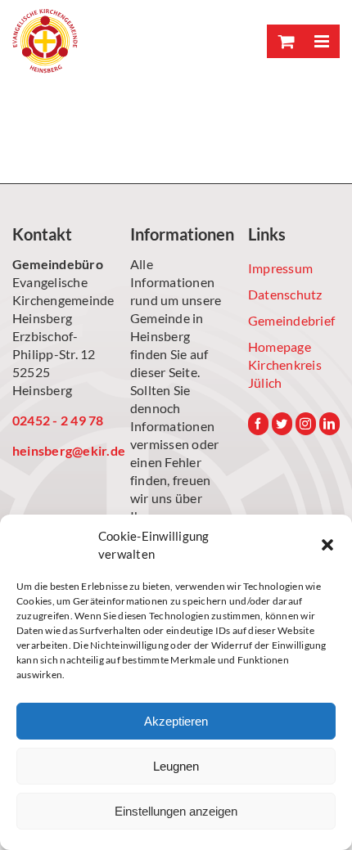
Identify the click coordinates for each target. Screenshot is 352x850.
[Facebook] (258, 423)
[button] (327, 545)
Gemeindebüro (57, 264)
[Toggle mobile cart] (285, 41)
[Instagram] (306, 423)
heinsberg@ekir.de (58, 450)
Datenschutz (285, 294)
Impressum (280, 268)
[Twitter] (282, 423)
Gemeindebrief (291, 320)
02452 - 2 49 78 (58, 420)
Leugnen (176, 766)
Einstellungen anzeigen (176, 811)
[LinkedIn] (329, 423)
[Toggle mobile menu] (321, 41)
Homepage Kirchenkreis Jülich (285, 364)
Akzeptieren (176, 721)
